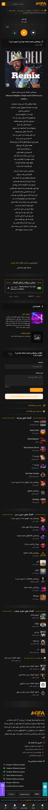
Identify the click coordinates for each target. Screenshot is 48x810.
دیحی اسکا (35, 450)
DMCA (37, 794)
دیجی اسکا (35, 433)
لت (38, 649)
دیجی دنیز (20, 11)
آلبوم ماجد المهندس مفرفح (33, 746)
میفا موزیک (15, 263)
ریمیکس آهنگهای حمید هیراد (28, 535)
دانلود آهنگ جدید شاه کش (29, 675)
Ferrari (36, 422)
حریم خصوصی (24, 794)
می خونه (36, 641)
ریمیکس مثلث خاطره (31, 553)
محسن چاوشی (34, 582)
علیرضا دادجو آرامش (35, 755)
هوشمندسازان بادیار (7, 800)
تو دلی (36, 632)
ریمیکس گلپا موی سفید (30, 527)
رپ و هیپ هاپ (34, 652)
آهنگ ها (35, 11)
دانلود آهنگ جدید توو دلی (29, 666)
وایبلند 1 (36, 465)
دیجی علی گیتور (34, 476)
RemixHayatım (33, 439)
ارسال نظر (36, 390)
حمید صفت (12, 11)
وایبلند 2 (36, 456)
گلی (37, 561)
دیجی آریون (35, 459)
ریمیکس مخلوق (33, 491)
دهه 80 (36, 596)
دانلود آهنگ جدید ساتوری (29, 683)
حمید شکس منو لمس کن (33, 749)
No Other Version (32, 473)
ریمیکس (28, 11)
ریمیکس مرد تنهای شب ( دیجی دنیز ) (25, 482)
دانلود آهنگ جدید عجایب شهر (28, 692)
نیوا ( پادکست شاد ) (31, 544)
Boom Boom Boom (31, 448)
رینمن (37, 442)
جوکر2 (37, 623)
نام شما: (40, 362)
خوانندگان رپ (34, 644)
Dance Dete (34, 430)
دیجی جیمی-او (34, 425)
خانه (42, 11)
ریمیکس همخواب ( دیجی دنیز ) (27, 579)
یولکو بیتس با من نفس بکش (32, 752)
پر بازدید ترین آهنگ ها (34, 411)
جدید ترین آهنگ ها (35, 405)
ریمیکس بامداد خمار (31, 587)
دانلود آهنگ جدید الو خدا (13, 658)
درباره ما (11, 794)
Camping (35, 499)
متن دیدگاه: (39, 373)
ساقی (37, 570)
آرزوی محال (35, 615)
